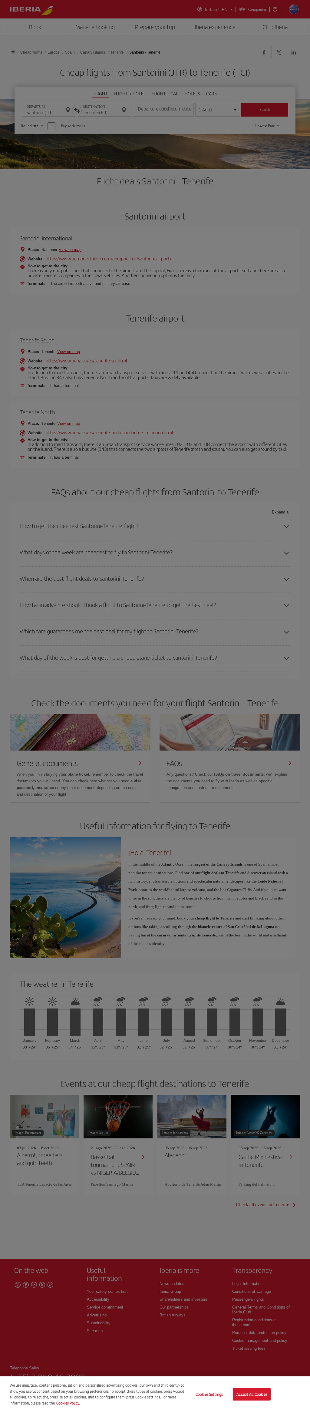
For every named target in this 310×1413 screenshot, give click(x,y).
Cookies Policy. (68, 1402)
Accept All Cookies (251, 1394)
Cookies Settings (209, 1394)
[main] (155, 1394)
